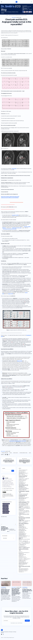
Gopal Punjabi (14, 168)
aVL (20, 474)
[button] (1, 1)
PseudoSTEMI (22, 534)
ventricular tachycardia (23, 562)
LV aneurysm (22, 510)
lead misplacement (26, 507)
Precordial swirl (22, 530)
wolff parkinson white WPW (23, 569)
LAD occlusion (24, 502)
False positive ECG (22, 487)
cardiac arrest (23, 476)
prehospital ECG (21, 531)
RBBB (21, 538)
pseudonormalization (22, 533)
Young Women (21, 571)
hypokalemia (22, 496)
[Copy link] (9, 454)
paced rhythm (27, 520)
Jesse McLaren (11, 529)
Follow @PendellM (5, 505)
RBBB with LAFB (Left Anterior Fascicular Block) (24, 539)
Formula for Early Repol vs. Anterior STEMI (24, 489)
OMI (21, 520)
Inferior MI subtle (22, 498)
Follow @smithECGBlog (6, 503)
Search (3, 468)
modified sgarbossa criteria (24, 515)
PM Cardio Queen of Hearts (23, 524)
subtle (21, 547)
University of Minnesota (7, 486)
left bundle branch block (22, 508)
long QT (21, 509)
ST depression (22, 544)
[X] (3, 634)
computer (27, 478)
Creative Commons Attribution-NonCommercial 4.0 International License (7, 496)
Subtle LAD (26, 547)
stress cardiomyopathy (22, 545)
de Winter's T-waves (22, 479)
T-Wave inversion (22, 554)
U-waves (21, 559)
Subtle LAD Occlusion (23, 549)
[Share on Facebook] (6, 454)
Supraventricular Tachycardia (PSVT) (24, 552)
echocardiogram (22, 483)
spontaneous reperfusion (26, 543)
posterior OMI (22, 527)
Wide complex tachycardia (24, 567)
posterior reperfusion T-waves (23, 528)
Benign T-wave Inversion (23, 475)
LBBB (21, 507)
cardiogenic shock (22, 477)
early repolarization (22, 482)
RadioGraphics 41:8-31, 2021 (16, 227)
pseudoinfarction (22, 532)
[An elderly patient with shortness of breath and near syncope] (27, 583)
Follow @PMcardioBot (6, 511)
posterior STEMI (22, 529)
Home (7, 15)
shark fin (20, 543)
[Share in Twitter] (4, 454)
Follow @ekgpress (5, 506)
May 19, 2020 (19, 360)
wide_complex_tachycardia (23, 568)
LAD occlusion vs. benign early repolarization (23, 504)
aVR (23, 474)
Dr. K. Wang (21, 481)
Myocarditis (21, 516)
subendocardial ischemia (22, 546)
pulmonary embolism (23, 535)
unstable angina (22, 560)
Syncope (21, 553)
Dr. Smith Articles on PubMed (7, 490)
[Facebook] (1, 634)
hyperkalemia (23, 495)
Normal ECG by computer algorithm (24, 518)
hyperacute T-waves (24, 491)
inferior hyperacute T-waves (24, 497)
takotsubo (21, 555)
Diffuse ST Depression (22, 480)
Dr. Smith (6, 478)
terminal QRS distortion (22, 556)
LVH (27, 510)
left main (28, 508)
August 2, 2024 (10, 293)
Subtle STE (20, 551)
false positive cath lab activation (23, 485)
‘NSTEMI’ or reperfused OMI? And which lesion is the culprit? (5, 528)
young (25, 570)
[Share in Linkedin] (7, 454)
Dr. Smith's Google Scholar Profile (8, 488)
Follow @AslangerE (5, 508)
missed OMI (26, 511)
